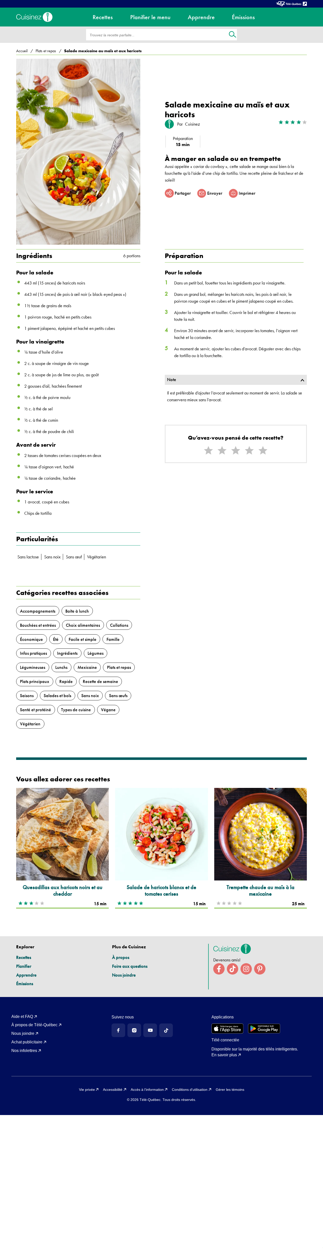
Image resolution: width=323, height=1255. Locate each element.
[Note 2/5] (222, 450)
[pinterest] (259, 969)
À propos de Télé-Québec (34, 1025)
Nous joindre (124, 975)
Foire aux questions (129, 966)
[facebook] (219, 969)
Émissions (24, 983)
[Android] (264, 1028)
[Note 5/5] (262, 450)
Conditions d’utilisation (189, 1089)
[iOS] (227, 1028)
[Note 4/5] (249, 450)
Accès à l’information (147, 1089)
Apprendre (26, 975)
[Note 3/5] (235, 450)
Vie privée (87, 1089)
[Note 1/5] (208, 450)
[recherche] (232, 35)
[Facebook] (118, 1030)
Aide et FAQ (22, 1016)
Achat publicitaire (26, 1042)
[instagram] (246, 969)
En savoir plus (224, 1055)
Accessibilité (112, 1089)
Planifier (23, 966)
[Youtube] (150, 1030)
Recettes (23, 957)
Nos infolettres (24, 1050)
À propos (120, 957)
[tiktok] (232, 969)
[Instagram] (134, 1030)
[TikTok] (166, 1030)
